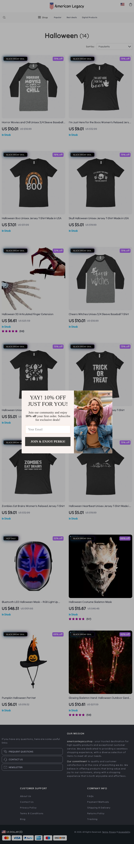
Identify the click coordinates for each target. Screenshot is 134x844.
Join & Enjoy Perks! (48, 441)
